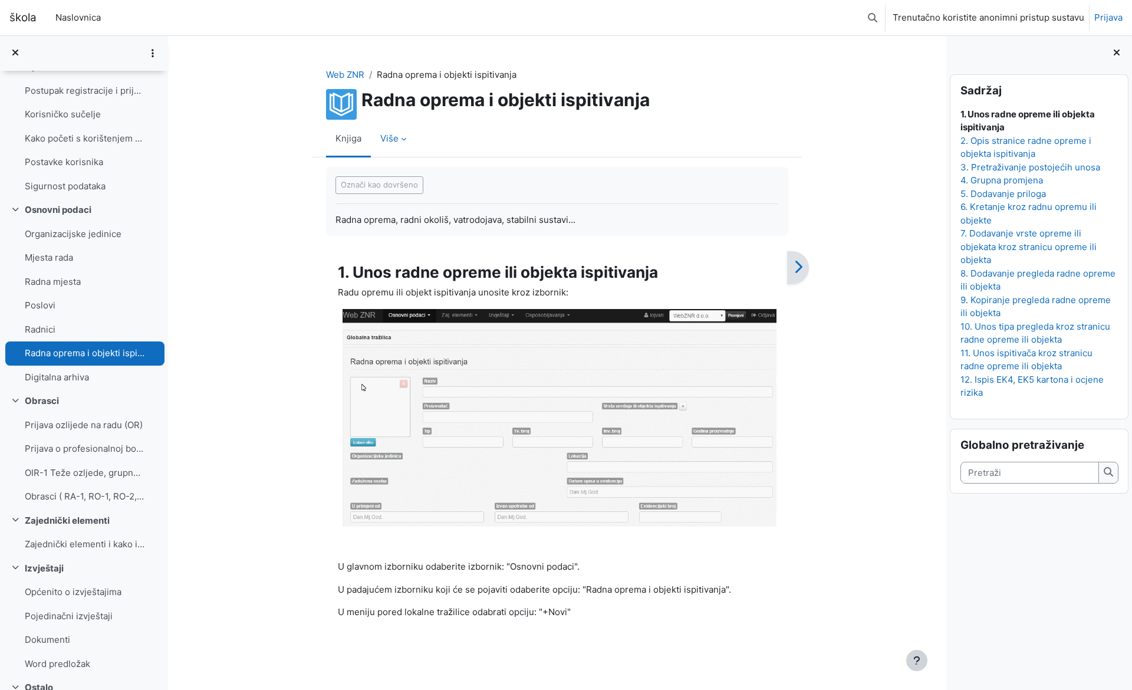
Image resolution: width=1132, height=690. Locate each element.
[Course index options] (152, 53)
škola (23, 17)
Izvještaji (44, 568)
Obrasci (42, 400)
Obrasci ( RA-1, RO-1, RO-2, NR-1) (84, 496)
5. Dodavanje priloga (1002, 193)
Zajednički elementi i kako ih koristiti (84, 544)
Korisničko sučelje (63, 114)
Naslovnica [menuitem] (78, 17)
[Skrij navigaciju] (15, 53)
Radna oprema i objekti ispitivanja (84, 353)
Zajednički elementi (67, 520)
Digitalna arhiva (57, 377)
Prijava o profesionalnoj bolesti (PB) (84, 448)
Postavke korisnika (64, 161)
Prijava (1108, 17)
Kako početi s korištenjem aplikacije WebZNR (84, 138)
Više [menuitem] (389, 138)
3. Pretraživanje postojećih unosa (1030, 167)
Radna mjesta (53, 281)
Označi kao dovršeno (379, 184)
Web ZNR (345, 74)
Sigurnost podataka (65, 186)
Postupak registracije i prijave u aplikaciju (84, 90)
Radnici (40, 329)
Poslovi (40, 305)
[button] (873, 17)
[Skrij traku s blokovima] (1116, 53)
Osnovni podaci (58, 209)
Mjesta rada (49, 257)
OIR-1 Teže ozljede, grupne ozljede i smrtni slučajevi (84, 472)
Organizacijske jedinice (73, 233)
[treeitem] (84, 126)
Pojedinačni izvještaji (69, 616)
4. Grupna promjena (1001, 180)
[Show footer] (916, 660)
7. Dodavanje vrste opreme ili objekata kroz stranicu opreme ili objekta (1028, 246)
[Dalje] (798, 267)
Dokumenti (47, 639)
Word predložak (57, 663)
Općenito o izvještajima (73, 591)
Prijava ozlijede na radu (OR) (84, 425)
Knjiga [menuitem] (348, 138)
